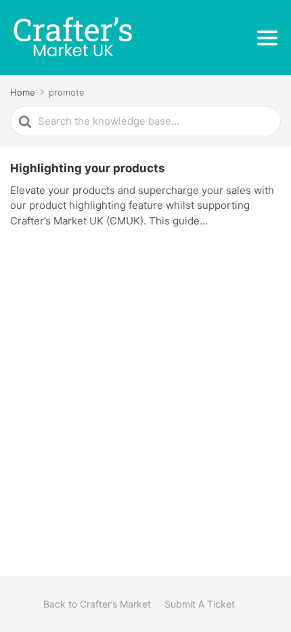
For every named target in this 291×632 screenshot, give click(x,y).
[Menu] (267, 38)
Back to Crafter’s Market (97, 604)
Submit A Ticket (199, 604)
